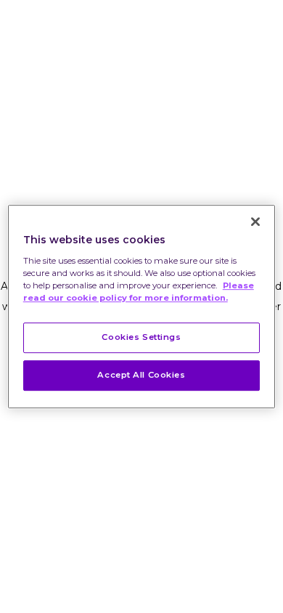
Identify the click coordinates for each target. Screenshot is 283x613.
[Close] (255, 222)
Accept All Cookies (141, 375)
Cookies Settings (141, 337)
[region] (141, 306)
